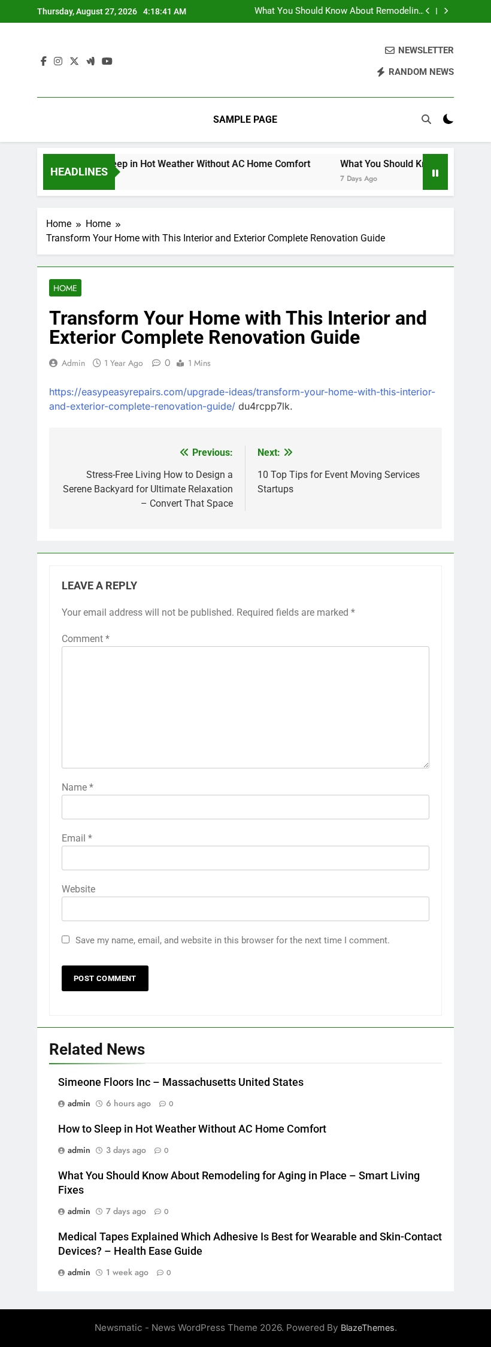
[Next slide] (446, 11)
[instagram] (58, 62)
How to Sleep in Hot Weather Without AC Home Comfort (180, 163)
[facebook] (43, 62)
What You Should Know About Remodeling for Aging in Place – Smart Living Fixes (338, 11)
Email (77, 838)
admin (73, 363)
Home (65, 288)
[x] (74, 62)
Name (77, 787)
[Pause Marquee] (435, 172)
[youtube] (107, 62)
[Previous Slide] (428, 11)
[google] (90, 62)
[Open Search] (426, 119)
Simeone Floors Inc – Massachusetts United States (181, 1082)
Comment (86, 638)
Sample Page (245, 119)
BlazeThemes (368, 1327)
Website (78, 889)
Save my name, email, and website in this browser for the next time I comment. (232, 940)
